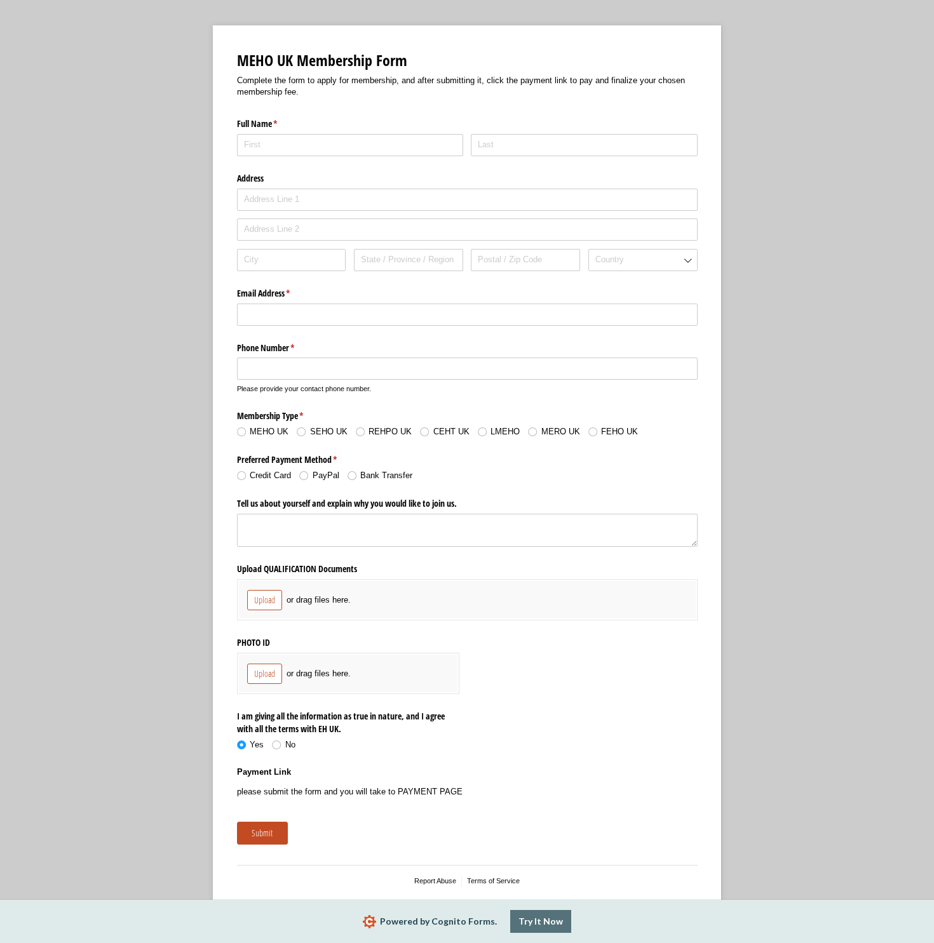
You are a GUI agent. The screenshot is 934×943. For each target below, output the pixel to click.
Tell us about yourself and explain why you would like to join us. (347, 503)
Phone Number (281, 348)
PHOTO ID (253, 642)
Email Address (278, 293)
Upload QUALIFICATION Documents (297, 569)
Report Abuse (435, 881)
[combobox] (643, 260)
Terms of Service (493, 881)
